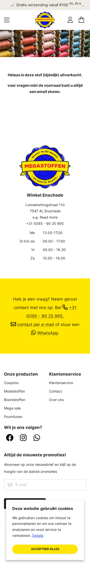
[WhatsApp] (36, 438)
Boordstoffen (14, 400)
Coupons (11, 383)
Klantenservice (61, 383)
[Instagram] (23, 438)
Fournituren (13, 416)
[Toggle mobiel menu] (7, 20)
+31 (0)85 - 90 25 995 (45, 223)
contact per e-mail (35, 324)
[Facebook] (10, 438)
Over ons (56, 400)
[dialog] (45, 530)
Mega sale (12, 408)
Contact (55, 391)
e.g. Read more (45, 217)
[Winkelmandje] (81, 20)
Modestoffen (14, 391)
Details (37, 535)
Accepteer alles (45, 549)
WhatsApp (47, 332)
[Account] (70, 20)
